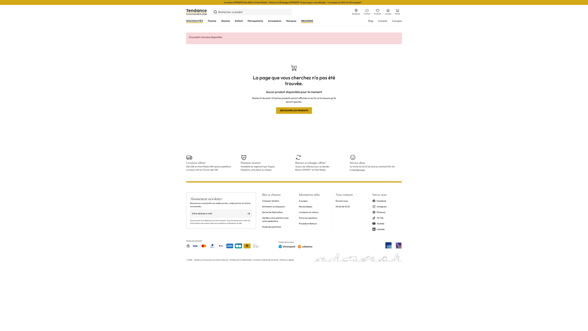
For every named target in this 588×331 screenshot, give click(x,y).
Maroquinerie (255, 20)
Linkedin (381, 229)
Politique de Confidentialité (241, 260)
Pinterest (381, 212)
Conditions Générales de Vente (265, 260)
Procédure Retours (308, 223)
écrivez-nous (358, 169)
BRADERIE (307, 20)
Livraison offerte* (196, 163)
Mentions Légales (287, 260)
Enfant (239, 20)
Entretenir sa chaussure (273, 206)
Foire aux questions (308, 218)
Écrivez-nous (342, 201)
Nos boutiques (305, 206)
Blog (370, 20)
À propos (397, 20)
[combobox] (252, 12)
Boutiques (356, 14)
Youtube (380, 223)
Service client (357, 163)
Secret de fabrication (272, 212)
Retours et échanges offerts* (310, 163)
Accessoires (274, 20)
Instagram (382, 206)
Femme (212, 20)
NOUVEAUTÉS (194, 20)
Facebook (381, 201)
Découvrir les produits (294, 110)
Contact (367, 14)
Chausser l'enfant (270, 201)
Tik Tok (380, 218)
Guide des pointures (271, 226)
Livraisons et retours (308, 212)
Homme (225, 20)
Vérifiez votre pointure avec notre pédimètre (275, 220)
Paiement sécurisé (250, 163)
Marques (291, 20)
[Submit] (215, 12)
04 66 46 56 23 (343, 206)
